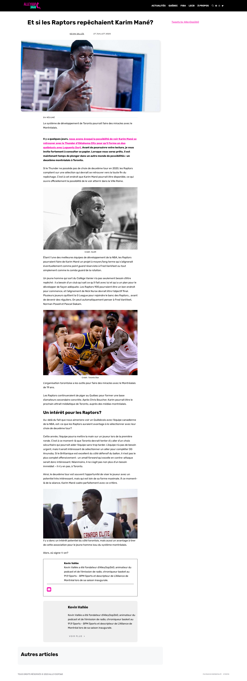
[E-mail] (49, 590)
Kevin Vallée (77, 34)
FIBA (183, 5)
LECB (192, 5)
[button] (212, 5)
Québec (173, 5)
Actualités (159, 5)
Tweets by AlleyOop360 (185, 22)
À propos (203, 5)
